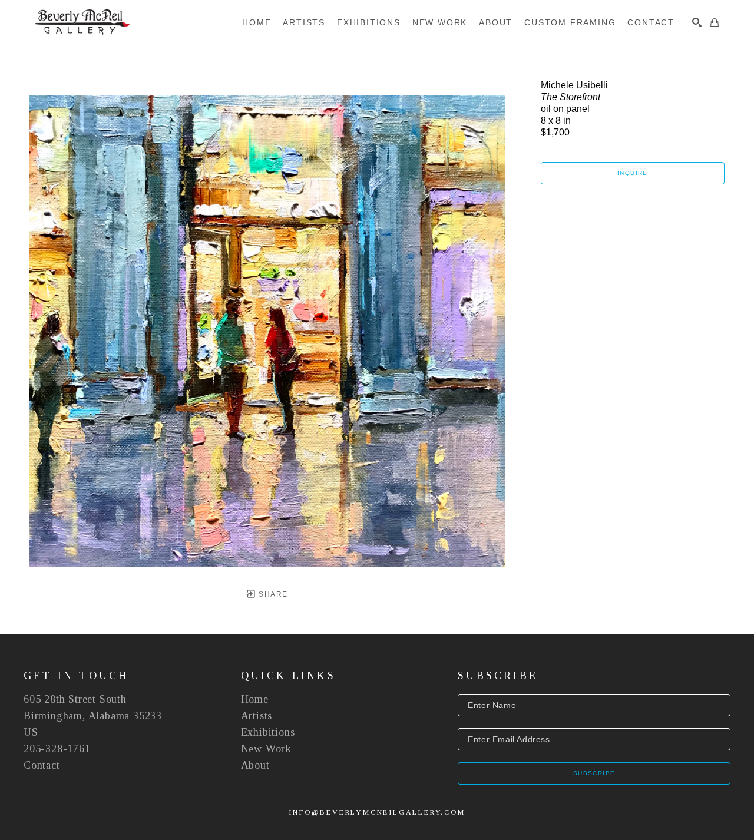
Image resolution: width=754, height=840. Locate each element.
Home (255, 699)
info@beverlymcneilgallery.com (377, 812)
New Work (266, 748)
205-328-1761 (57, 748)
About (255, 765)
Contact (42, 765)
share (271, 594)
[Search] (697, 22)
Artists (257, 715)
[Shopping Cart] (714, 22)
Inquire (632, 173)
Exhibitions (268, 732)
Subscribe (594, 773)
